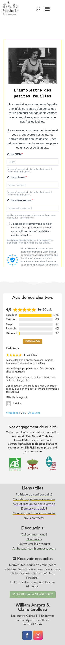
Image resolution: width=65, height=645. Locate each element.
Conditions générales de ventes (34, 499)
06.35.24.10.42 (32, 624)
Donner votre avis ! (34, 508)
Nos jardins (34, 539)
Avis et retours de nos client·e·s (34, 504)
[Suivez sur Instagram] (38, 635)
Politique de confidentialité (34, 494)
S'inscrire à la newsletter (32, 594)
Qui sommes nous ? (34, 534)
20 (29, 413)
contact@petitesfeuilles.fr (32, 620)
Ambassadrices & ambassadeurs (34, 548)
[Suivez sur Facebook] (27, 635)
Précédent (12, 413)
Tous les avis (32, 341)
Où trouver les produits (34, 544)
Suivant (36, 413)
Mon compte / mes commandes (34, 513)
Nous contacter (34, 518)
